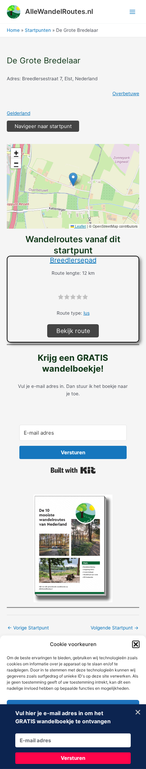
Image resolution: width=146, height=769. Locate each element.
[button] (135, 644)
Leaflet (80, 226)
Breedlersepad (73, 260)
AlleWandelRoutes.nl (59, 11)
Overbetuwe (125, 93)
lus (87, 313)
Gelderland (18, 113)
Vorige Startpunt (28, 627)
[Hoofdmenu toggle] (133, 12)
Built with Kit (73, 470)
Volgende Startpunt (115, 627)
